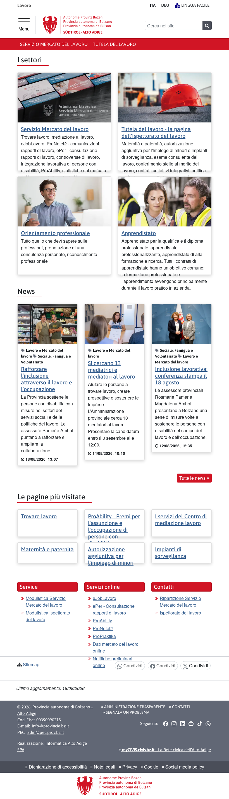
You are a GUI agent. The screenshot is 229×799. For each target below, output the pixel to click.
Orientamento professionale (55, 233)
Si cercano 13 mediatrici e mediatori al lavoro (111, 370)
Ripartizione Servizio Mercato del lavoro (180, 601)
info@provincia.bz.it (50, 726)
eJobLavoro (104, 598)
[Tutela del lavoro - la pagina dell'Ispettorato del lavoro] (164, 97)
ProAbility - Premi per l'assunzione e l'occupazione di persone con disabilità (114, 529)
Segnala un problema (127, 712)
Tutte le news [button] (193, 478)
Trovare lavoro (39, 516)
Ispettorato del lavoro (180, 612)
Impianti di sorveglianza (170, 552)
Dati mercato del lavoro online (116, 647)
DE (165, 5)
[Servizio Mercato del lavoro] (64, 97)
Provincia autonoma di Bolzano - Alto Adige (55, 710)
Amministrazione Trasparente (134, 707)
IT (153, 5)
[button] (165, 724)
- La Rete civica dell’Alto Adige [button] (166, 749)
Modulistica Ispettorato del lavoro (48, 616)
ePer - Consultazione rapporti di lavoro (114, 609)
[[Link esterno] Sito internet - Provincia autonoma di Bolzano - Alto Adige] (77, 25)
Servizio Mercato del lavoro (54, 44)
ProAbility (102, 620)
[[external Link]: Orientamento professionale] (64, 201)
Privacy (129, 766)
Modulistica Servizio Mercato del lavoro (46, 601)
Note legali (104, 766)
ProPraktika (104, 636)
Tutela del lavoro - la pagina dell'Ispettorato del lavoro (156, 132)
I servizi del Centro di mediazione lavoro (181, 519)
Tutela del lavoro (114, 44)
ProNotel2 (103, 628)
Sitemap (31, 664)
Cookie (150, 766)
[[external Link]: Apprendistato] (164, 201)
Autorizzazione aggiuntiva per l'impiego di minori (110, 556)
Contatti (180, 707)
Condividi (132, 665)
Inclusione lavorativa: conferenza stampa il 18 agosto (181, 376)
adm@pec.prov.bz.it (45, 732)
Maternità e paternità (47, 549)
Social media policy (184, 766)
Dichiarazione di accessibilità (57, 766)
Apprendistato (138, 233)
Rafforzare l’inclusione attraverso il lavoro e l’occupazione (46, 379)
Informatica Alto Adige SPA (52, 746)
